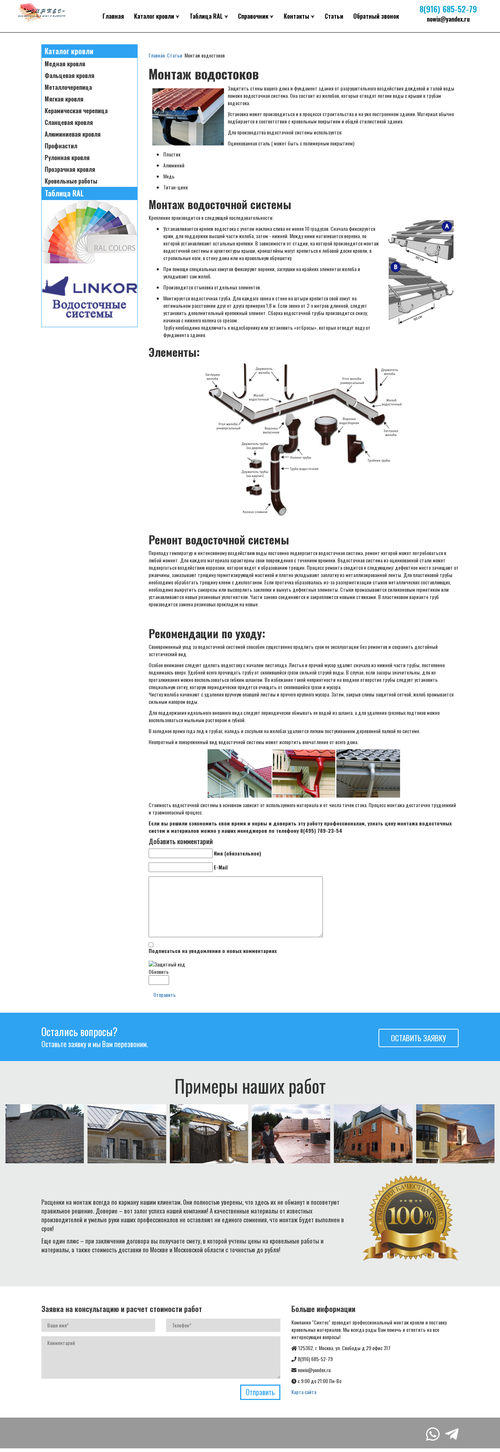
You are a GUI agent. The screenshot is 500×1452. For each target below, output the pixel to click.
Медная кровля (65, 63)
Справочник (253, 16)
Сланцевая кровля (69, 122)
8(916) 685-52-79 (448, 9)
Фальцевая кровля (69, 75)
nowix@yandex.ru (448, 18)
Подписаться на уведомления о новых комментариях (213, 950)
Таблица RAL (206, 16)
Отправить (164, 994)
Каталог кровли (154, 16)
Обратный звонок (376, 16)
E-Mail (221, 867)
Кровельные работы (71, 181)
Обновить (159, 971)
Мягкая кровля (64, 99)
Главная (113, 16)
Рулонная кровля (67, 157)
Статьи (334, 16)
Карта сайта (303, 1392)
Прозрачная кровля (70, 169)
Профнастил (61, 145)
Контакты (296, 16)
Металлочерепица (68, 87)
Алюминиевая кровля (73, 134)
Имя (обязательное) (237, 853)
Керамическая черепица (76, 110)
